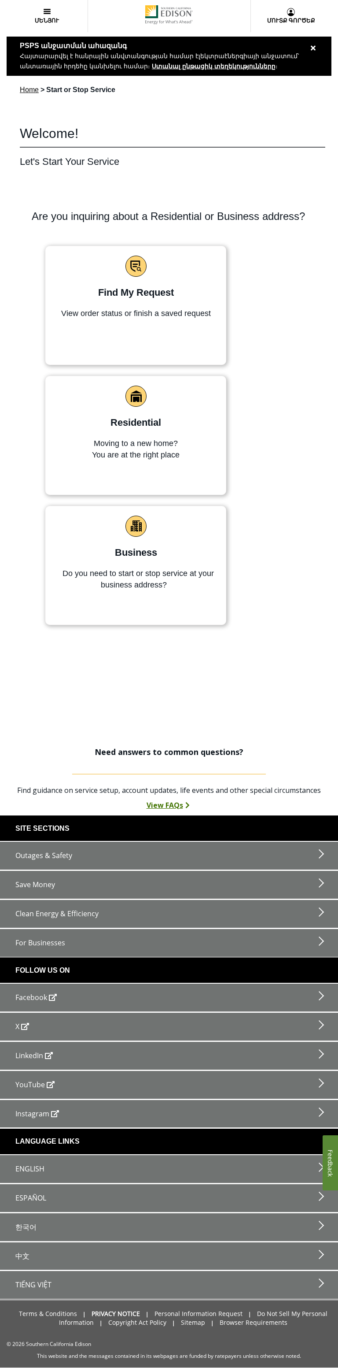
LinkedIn (29, 1055)
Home (29, 89)
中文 (22, 1256)
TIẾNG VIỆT (33, 1285)
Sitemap (193, 1322)
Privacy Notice (116, 1313)
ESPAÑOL (30, 1198)
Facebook (31, 997)
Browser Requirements (253, 1322)
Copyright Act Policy (137, 1322)
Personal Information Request (198, 1313)
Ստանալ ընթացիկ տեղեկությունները (214, 66)
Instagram (32, 1114)
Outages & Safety (43, 855)
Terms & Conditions (48, 1313)
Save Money (35, 884)
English (29, 1169)
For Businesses (40, 943)
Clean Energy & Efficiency (57, 913)
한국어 (26, 1227)
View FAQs (165, 805)
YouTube (30, 1084)
